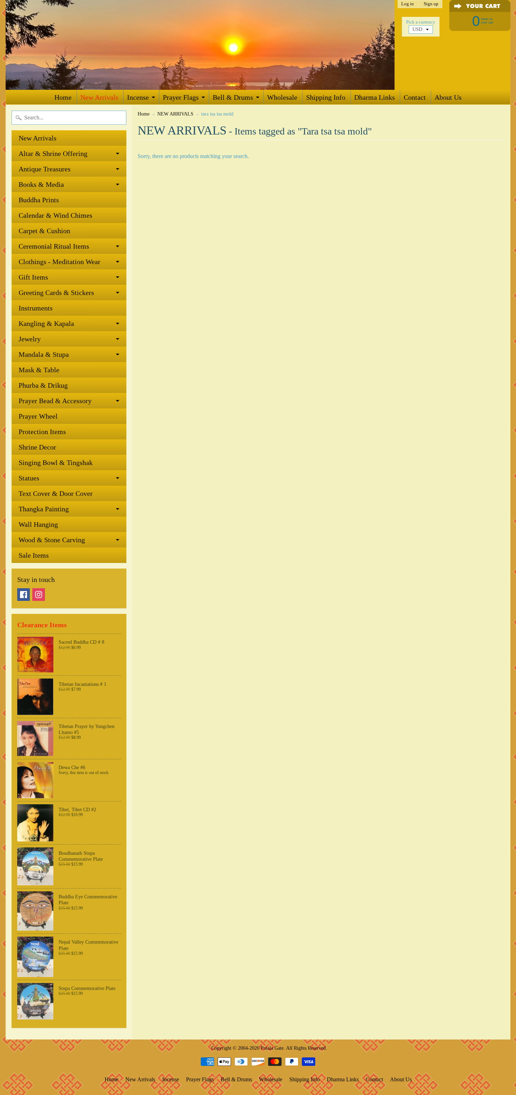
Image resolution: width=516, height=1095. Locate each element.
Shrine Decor (37, 447)
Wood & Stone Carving (52, 540)
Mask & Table (39, 370)
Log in (407, 4)
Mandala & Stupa (44, 354)
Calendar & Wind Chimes (55, 215)
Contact (415, 97)
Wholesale (282, 97)
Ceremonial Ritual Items (54, 246)
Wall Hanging (38, 524)
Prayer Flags (181, 97)
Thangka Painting (44, 509)
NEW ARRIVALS (175, 114)
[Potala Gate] (200, 45)
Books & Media (41, 184)
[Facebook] (23, 594)
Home (63, 97)
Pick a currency (420, 22)
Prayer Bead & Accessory (55, 401)
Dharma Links (374, 97)
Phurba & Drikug (43, 385)
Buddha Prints (39, 200)
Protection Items (42, 431)
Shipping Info (325, 97)
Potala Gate (272, 1048)
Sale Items (34, 555)
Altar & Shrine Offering (53, 153)
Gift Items (33, 277)
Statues (29, 478)
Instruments (36, 308)
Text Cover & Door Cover (56, 493)
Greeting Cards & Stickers (56, 292)
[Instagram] (38, 594)
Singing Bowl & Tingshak (56, 462)
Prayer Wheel (38, 416)
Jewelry (30, 339)
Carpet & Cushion (44, 231)
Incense (138, 97)
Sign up (431, 4)
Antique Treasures (45, 169)
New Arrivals (99, 97)
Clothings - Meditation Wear (59, 261)
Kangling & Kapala (46, 323)
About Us (448, 97)
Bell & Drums (233, 97)
